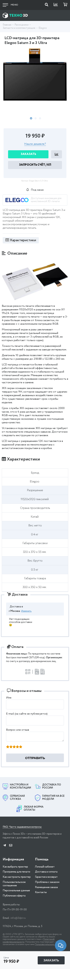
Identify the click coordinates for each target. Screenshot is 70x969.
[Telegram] (4, 845)
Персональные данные (16, 891)
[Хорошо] (17, 747)
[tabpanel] (35, 74)
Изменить (26, 611)
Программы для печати (16, 872)
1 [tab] (31, 118)
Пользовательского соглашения (50, 944)
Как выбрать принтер (15, 867)
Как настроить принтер (17, 877)
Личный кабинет (45, 867)
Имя (8, 698)
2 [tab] (35, 118)
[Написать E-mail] (11, 845)
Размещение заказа (46, 887)
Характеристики (23, 240)
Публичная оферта (14, 896)
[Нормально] (14, 747)
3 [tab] (40, 118)
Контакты (41, 892)
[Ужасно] (7, 747)
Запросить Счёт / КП (35, 165)
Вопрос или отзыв (17, 730)
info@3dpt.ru (18, 918)
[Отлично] (20, 747)
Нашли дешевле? (35, 144)
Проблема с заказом (47, 882)
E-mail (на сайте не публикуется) (27, 714)
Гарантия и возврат (46, 877)
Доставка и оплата (46, 872)
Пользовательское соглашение (14, 884)
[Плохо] (11, 747)
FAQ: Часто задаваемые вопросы (22, 827)
